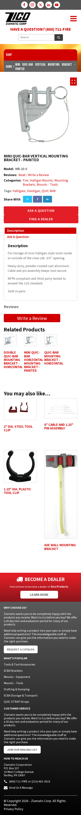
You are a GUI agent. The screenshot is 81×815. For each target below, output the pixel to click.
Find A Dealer (41, 219)
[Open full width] (73, 81)
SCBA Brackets (13, 670)
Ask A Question (41, 210)
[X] (27, 199)
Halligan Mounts (41, 180)
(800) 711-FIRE (18, 781)
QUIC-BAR (49, 190)
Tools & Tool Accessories (19, 664)
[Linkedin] (47, 199)
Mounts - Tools (47, 184)
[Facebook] (37, 199)
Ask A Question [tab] (18, 236)
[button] (73, 18)
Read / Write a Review (33, 175)
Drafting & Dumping (17, 689)
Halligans (19, 190)
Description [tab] (15, 230)
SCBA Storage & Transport (21, 695)
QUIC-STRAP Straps (16, 701)
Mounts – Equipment (17, 677)
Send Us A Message (21, 787)
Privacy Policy (13, 809)
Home (9, 67)
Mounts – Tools (13, 683)
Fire (25, 180)
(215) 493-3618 (40, 781)
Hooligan (33, 190)
